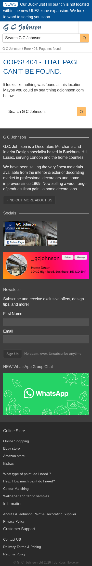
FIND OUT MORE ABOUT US (29, 200)
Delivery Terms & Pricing (22, 547)
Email (8, 331)
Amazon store (14, 456)
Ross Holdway (68, 562)
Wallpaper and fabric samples (26, 496)
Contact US (12, 539)
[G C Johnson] (23, 27)
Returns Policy (14, 554)
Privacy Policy (14, 521)
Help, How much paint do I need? (29, 481)
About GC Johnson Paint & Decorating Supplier (39, 514)
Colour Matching (16, 489)
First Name (12, 314)
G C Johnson (11, 49)
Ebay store (11, 448)
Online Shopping (16, 441)
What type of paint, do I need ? (27, 474)
